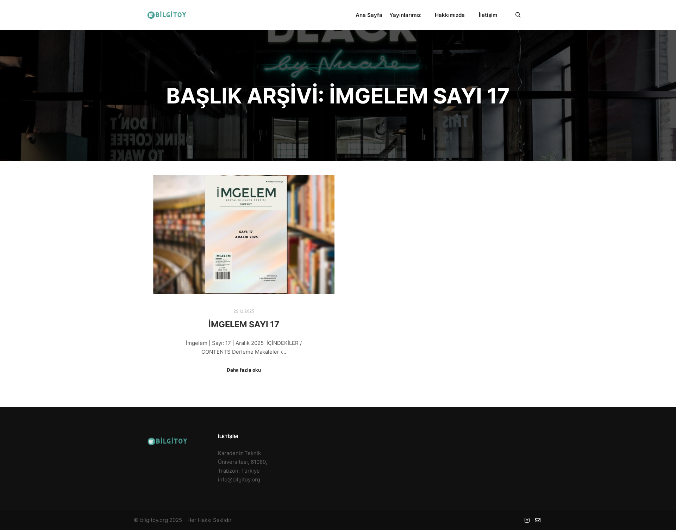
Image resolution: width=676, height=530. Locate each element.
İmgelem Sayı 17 (243, 324)
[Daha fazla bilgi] (530, 15)
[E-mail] (537, 520)
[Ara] (518, 15)
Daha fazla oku (244, 370)
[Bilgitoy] (169, 15)
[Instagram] (527, 520)
